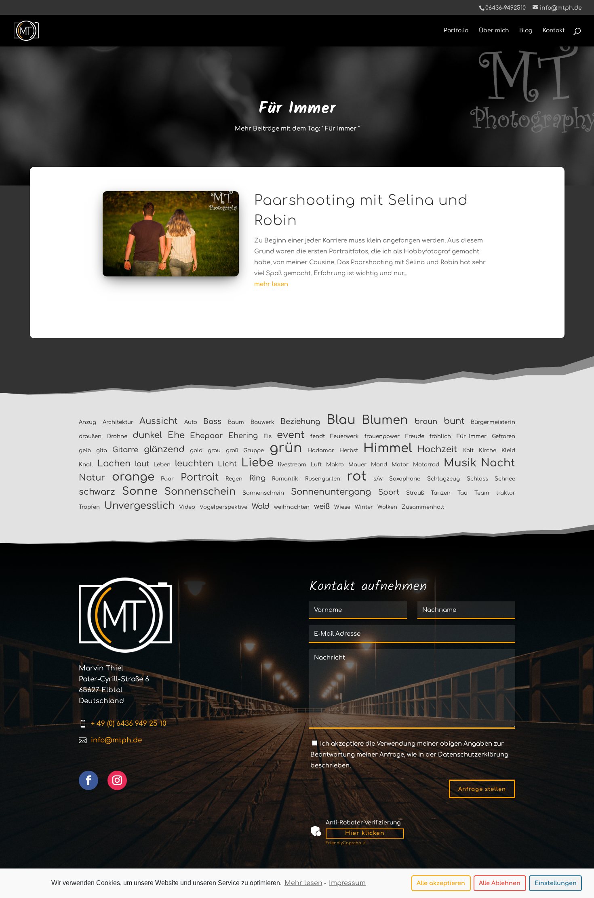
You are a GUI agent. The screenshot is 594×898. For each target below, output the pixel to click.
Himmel (387, 448)
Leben (162, 465)
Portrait (200, 477)
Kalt (468, 450)
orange (133, 476)
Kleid (508, 450)
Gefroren (503, 436)
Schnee (505, 479)
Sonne (140, 491)
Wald (261, 506)
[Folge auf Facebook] (88, 780)
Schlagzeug (443, 479)
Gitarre (125, 450)
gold (196, 450)
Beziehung (300, 421)
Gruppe (253, 450)
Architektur (118, 422)
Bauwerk (262, 422)
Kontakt (554, 31)
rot (357, 476)
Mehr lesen (303, 883)
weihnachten (292, 507)
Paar (167, 479)
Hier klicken (365, 833)
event (291, 435)
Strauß (415, 493)
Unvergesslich (139, 505)
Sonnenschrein (263, 493)
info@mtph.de (116, 740)
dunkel (147, 435)
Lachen (114, 463)
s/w (378, 479)
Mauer (357, 465)
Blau (341, 420)
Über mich (494, 31)
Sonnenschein (200, 491)
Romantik (285, 479)
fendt (317, 436)
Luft (316, 465)
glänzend (164, 449)
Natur (92, 478)
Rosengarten (322, 479)
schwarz (97, 492)
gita (101, 450)
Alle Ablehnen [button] (499, 883)
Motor (400, 465)
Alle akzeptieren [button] (441, 883)
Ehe (176, 435)
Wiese (342, 507)
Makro (335, 465)
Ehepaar (206, 436)
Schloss (477, 479)
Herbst (348, 450)
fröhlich (440, 436)
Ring (257, 478)
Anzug (87, 422)
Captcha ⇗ (346, 843)
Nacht (498, 463)
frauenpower (382, 436)
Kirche (487, 450)
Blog (525, 31)
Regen (233, 479)
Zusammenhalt (423, 507)
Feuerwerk (344, 436)
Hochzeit (437, 449)
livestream (292, 465)
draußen (90, 436)
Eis (267, 436)
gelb (85, 450)
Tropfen (89, 507)
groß (232, 450)
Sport (388, 492)
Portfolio (456, 31)
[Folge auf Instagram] (117, 780)
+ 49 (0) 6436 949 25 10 (128, 723)
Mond (379, 465)
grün (286, 448)
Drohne (117, 436)
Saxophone (404, 479)
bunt (454, 421)
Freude (414, 436)
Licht (227, 464)
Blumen (385, 420)
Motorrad (426, 465)
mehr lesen (271, 284)
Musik (460, 463)
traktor (505, 493)
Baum (236, 422)
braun (426, 421)
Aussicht (158, 421)
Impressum (347, 883)
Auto (190, 422)
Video (187, 507)
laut (142, 464)
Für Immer (472, 436)
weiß (322, 506)
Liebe (257, 462)
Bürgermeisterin (493, 422)
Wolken (387, 507)
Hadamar (321, 450)
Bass (212, 421)
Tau (462, 493)
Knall (86, 465)
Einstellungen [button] (556, 883)
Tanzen (441, 493)
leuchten (194, 463)
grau (214, 450)
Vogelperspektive (223, 507)
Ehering (243, 436)
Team (481, 493)
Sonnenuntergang (331, 492)
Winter (364, 507)
